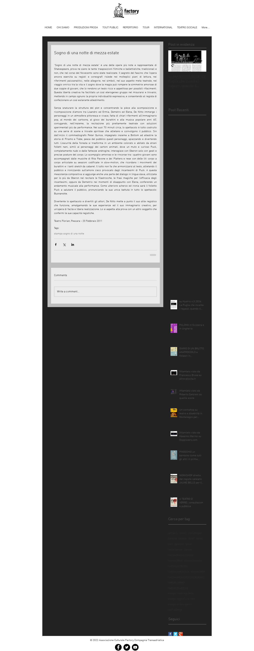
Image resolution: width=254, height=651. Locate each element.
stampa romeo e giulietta (180, 593)
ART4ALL (172, 533)
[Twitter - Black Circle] (126, 647)
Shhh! (183, 533)
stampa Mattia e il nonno (180, 555)
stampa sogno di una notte (69, 233)
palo (170, 544)
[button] (86, 27)
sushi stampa (175, 609)
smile (189, 544)
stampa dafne (198, 571)
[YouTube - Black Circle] (135, 647)
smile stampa (175, 549)
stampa (188, 549)
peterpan (179, 544)
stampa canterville (177, 566)
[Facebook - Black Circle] (118, 647)
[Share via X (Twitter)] (64, 244)
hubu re (183, 538)
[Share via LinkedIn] (72, 244)
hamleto (172, 538)
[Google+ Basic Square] (181, 634)
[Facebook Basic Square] (170, 634)
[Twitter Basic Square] (175, 634)
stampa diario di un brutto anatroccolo (187, 577)
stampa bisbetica (193, 560)
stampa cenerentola (178, 571)
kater (191, 538)
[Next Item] (200, 61)
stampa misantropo (178, 588)
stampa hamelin (176, 582)
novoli (199, 538)
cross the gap (195, 533)
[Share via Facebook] (55, 244)
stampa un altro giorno (179, 604)
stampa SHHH (175, 560)
